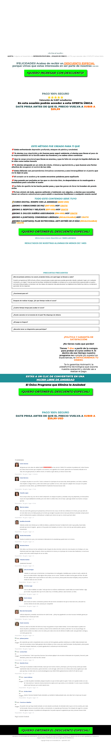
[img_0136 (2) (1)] (67, 269)
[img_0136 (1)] (44, 269)
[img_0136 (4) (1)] (90, 269)
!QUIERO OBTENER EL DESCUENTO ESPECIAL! (55, 231)
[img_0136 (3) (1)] (21, 269)
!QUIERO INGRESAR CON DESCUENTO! (55, 73)
